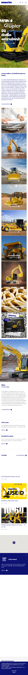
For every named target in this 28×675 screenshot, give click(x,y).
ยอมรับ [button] (14, 672)
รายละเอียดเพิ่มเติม (5, 104)
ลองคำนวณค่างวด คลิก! (7, 43)
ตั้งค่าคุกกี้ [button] (14, 670)
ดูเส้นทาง (3, 430)
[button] (26, 359)
